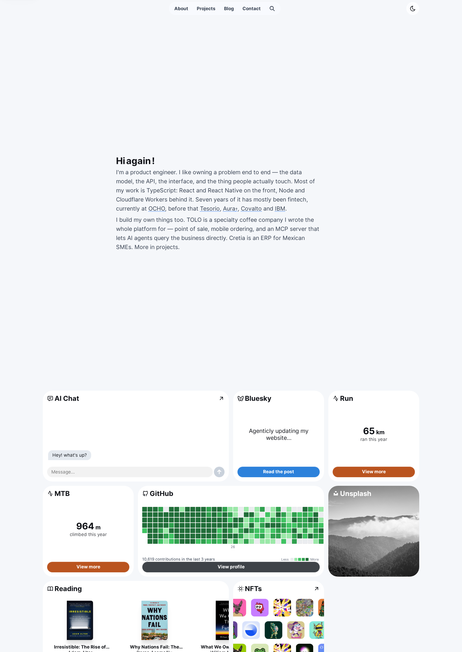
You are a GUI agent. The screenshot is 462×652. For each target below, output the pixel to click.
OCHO (156, 208)
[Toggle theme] (412, 8)
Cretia (237, 237)
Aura (230, 208)
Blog (229, 8)
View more (374, 472)
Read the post (278, 472)
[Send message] (219, 472)
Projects (206, 8)
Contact (251, 8)
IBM (280, 208)
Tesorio (210, 208)
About (181, 8)
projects (167, 246)
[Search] (272, 8)
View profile (231, 567)
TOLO (194, 219)
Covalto (251, 208)
